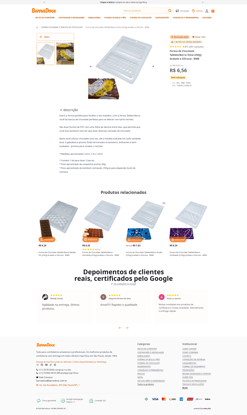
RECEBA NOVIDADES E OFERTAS (196, 373)
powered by (202, 408)
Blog (185, 387)
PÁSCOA (141, 373)
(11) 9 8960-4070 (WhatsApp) (54, 372)
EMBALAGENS (143, 356)
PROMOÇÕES (188, 370)
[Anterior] (45, 2)
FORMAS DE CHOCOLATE (148, 363)
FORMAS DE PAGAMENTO (193, 366)
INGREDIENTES (144, 366)
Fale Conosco (46, 377)
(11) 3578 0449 (46, 369)
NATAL (140, 377)
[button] (207, 10)
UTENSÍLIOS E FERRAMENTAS (150, 370)
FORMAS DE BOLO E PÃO (148, 359)
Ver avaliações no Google (124, 283)
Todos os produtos (145, 384)
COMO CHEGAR (189, 348)
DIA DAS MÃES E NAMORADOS (151, 380)
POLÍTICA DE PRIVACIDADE (194, 380)
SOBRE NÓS (187, 377)
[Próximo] (202, 2)
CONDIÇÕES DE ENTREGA (193, 359)
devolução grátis (181, 37)
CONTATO (186, 356)
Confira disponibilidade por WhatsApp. (89, 361)
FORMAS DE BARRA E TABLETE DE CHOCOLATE (62, 27)
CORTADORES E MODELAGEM (150, 352)
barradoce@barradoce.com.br (51, 380)
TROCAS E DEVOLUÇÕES (193, 384)
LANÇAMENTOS (189, 363)
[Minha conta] (207, 11)
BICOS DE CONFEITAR (147, 348)
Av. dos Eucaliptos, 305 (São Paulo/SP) (58, 385)
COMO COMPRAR (190, 352)
